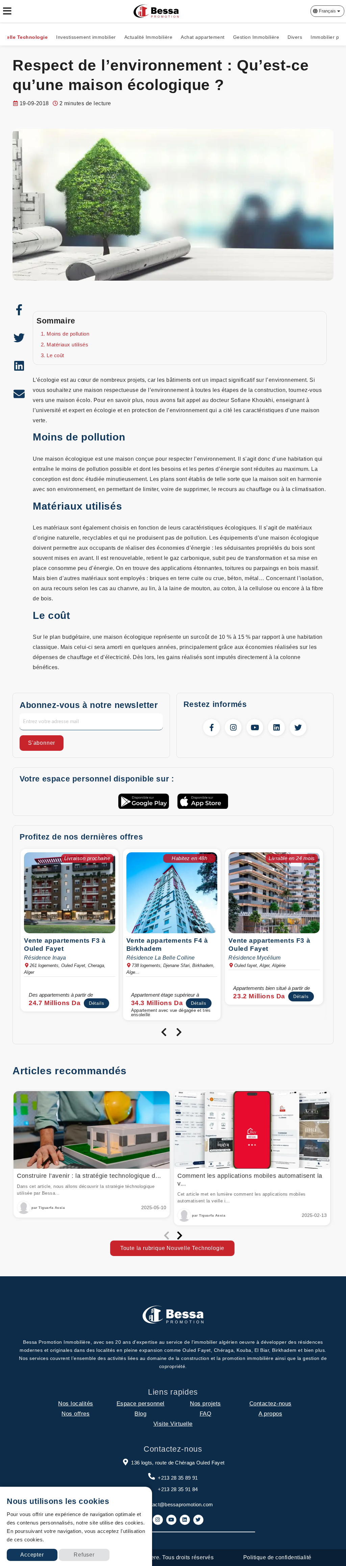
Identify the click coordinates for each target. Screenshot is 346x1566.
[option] (71, 932)
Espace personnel (141, 1403)
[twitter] (19, 337)
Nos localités (75, 1403)
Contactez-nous (270, 1403)
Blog (140, 1414)
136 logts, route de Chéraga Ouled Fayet (177, 1462)
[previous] (164, 1032)
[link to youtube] (254, 727)
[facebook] (19, 309)
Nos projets (205, 1403)
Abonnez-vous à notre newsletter (89, 705)
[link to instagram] (233, 727)
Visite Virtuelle (173, 1424)
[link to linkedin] (276, 727)
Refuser (84, 1555)
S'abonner (41, 743)
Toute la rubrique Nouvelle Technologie (172, 1248)
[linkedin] (19, 365)
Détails (96, 1003)
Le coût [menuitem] (55, 355)
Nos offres (75, 1414)
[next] (179, 1032)
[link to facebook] (211, 727)
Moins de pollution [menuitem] (68, 334)
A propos (270, 1414)
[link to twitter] (298, 727)
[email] (19, 393)
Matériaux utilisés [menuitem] (67, 344)
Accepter (32, 1555)
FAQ (206, 1414)
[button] (327, 11)
